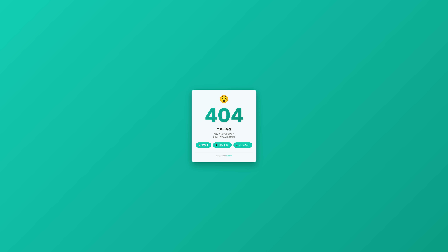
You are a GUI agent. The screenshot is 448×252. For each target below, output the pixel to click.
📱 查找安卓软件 (222, 145)
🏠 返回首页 (203, 145)
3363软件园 (229, 155)
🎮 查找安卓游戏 (242, 145)
